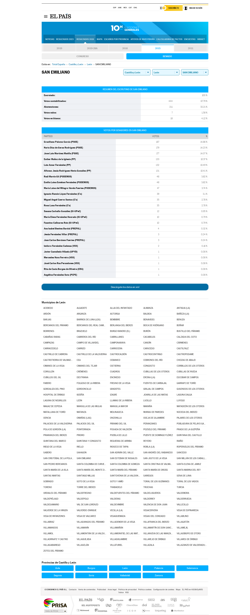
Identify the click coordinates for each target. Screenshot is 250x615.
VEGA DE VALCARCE (86, 516)
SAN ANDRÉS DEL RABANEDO (158, 452)
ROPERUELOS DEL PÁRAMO (190, 446)
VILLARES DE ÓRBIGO (187, 539)
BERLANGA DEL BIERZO (121, 325)
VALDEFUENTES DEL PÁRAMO (124, 493)
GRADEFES (115, 389)
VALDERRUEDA (184, 499)
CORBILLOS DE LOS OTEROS (190, 366)
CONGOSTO (149, 366)
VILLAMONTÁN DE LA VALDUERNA (92, 533)
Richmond (83, 610)
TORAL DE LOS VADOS (188, 481)
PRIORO (80, 435)
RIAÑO (180, 441)
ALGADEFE (82, 308)
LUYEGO (181, 400)
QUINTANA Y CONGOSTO (89, 441)
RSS (127, 592)
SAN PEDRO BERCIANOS (55, 464)
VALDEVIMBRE (117, 504)
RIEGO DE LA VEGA (52, 446)
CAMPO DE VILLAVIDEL (88, 342)
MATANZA (81, 412)
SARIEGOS (148, 475)
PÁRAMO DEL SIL (118, 423)
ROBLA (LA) (149, 446)
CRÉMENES (82, 371)
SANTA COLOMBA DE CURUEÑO (92, 464)
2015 (158, 48)
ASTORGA (115, 314)
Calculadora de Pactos (169, 39)
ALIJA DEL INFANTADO (121, 308)
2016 (125, 48)
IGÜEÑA (80, 394)
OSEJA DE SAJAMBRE (154, 418)
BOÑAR (180, 325)
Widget (201, 39)
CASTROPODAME (185, 354)
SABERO (47, 452)
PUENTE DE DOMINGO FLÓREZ (158, 435)
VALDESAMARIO (51, 504)
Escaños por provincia (116, 39)
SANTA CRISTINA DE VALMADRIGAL (158, 464)
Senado (167, 56)
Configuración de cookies (163, 589)
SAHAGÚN (82, 452)
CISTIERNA (115, 366)
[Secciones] (46, 16)
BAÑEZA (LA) (183, 314)
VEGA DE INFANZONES (54, 516)
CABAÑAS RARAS (51, 337)
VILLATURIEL (116, 545)
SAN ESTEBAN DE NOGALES (123, 458)
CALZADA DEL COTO (187, 337)
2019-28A (92, 48)
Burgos (91, 568)
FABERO (47, 383)
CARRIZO (81, 348)
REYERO (147, 441)
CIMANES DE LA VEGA (53, 366)
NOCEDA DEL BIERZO (187, 412)
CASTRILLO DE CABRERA (55, 354)
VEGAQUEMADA (117, 516)
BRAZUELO (82, 331)
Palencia (158, 568)
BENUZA (181, 319)
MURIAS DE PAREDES (153, 412)
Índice (121, 592)
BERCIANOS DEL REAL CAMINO (92, 325)
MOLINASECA (116, 412)
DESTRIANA (82, 377)
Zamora (159, 575)
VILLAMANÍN (83, 527)
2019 (59, 48)
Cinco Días (131, 605)
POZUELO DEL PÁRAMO (154, 429)
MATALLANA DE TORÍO (54, 412)
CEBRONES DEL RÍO (153, 360)
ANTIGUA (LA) (183, 308)
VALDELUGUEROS (152, 493)
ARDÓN (47, 314)
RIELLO (80, 446)
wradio (118, 605)
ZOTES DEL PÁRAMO (53, 551)
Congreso (83, 56)
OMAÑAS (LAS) (84, 418)
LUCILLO (147, 400)
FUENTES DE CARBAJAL (155, 383)
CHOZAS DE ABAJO (186, 360)
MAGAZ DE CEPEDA (52, 406)
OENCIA (47, 418)
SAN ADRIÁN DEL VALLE (122, 452)
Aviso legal (112, 589)
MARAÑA (147, 406)
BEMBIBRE (115, 319)
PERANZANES (150, 423)
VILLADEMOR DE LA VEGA (122, 522)
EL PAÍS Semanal (157, 605)
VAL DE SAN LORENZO (87, 504)
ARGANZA (81, 314)
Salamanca (192, 568)
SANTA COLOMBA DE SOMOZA (125, 464)
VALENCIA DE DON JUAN (155, 504)
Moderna (100, 610)
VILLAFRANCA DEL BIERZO (156, 522)
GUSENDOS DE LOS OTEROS (190, 389)
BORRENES (48, 331)
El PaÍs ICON (131, 610)
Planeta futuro (169, 605)
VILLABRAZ (48, 522)
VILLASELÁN (83, 545)
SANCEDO (182, 452)
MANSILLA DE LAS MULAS (89, 406)
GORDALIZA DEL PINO (54, 389)
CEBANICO (115, 360)
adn (172, 600)
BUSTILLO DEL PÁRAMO (188, 331)
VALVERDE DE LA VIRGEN (55, 510)
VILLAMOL (48, 533)
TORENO (47, 487)
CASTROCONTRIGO (152, 354)
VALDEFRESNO (84, 493)
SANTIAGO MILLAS (86, 475)
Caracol (185, 600)
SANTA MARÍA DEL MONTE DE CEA (92, 470)
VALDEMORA (183, 493)
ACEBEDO (48, 308)
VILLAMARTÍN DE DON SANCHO (158, 527)
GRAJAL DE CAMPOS (153, 389)
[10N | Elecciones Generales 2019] (125, 28)
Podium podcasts (117, 610)
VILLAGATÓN (183, 522)
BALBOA (147, 314)
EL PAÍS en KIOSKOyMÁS (192, 589)
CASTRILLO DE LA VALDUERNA (92, 354)
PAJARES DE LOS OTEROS (189, 418)
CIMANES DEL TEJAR (87, 366)
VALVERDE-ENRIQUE (86, 510)
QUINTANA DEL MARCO (54, 441)
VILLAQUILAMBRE (118, 539)
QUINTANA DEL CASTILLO (189, 435)
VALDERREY (149, 499)
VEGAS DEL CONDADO (154, 516)
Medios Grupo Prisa (55, 611)
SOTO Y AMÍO (116, 481)
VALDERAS (115, 499)
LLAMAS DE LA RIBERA (121, 400)
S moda (145, 610)
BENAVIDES (149, 319)
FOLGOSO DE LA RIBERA (88, 383)
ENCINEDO (115, 377)
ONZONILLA (116, 418)
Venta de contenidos (86, 589)
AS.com (161, 600)
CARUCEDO (148, 348)
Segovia (58, 575)
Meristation (177, 610)
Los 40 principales (101, 600)
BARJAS (47, 319)
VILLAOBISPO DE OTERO (189, 533)
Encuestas (189, 39)
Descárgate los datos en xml (125, 287)
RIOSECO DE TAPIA (119, 446)
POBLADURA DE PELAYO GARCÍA (192, 423)
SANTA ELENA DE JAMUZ (189, 464)
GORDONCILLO (84, 389)
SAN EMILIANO (84, 458)
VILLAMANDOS (50, 527)
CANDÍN (147, 342)
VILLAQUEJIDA (84, 539)
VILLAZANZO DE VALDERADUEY (192, 545)
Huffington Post (90, 605)
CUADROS (115, 371)
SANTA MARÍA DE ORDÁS (155, 470)
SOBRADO (48, 481)
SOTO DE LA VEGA (86, 481)
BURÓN (147, 331)
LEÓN (79, 400)
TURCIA (180, 487)
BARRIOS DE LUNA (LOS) (89, 319)
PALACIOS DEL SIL (86, 423)
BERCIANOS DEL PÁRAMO (55, 325)
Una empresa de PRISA (55, 603)
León (125, 568)
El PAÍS (85, 600)
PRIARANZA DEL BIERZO (55, 435)
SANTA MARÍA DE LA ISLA (55, 470)
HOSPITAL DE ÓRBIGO (54, 394)
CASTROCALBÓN (118, 354)
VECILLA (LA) (116, 510)
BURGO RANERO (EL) (120, 331)
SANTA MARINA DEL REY (189, 470)
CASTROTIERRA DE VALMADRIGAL (58, 360)
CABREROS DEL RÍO (86, 337)
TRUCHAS (148, 487)
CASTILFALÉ (183, 348)
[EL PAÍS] (61, 16)
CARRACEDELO (50, 348)
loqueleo (160, 610)
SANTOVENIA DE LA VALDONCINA (125, 475)
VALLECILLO (182, 504)
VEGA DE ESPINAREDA (187, 510)
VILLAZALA (148, 545)
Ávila (57, 568)
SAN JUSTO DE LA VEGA (155, 458)
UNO (108, 605)
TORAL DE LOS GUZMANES (156, 481)
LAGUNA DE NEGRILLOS (54, 400)
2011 (190, 48)
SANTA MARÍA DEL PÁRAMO (123, 470)
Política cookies (145, 589)
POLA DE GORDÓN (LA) (54, 429)
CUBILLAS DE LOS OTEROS (156, 371)
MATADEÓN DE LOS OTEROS (190, 406)
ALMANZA (148, 308)
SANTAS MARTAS (51, 475)
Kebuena (182, 605)
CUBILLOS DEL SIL (52, 377)
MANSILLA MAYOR (119, 406)
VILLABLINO (182, 516)
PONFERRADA (83, 429)
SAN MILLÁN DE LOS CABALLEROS (192, 458)
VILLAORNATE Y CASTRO (55, 539)
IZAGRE (113, 394)
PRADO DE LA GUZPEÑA (188, 429)
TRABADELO (116, 487)
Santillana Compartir (135, 600)
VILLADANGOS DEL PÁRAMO (90, 522)
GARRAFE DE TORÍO (186, 383)
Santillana (117, 600)
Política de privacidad (127, 589)
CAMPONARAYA (117, 342)
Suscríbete (173, 8)
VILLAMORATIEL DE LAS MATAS (125, 533)
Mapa (99, 39)
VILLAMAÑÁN (116, 527)
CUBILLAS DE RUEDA (187, 371)
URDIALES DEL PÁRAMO (55, 493)
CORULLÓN (48, 371)
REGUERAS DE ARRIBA (121, 441)
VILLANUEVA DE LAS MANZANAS (158, 533)
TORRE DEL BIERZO (86, 487)
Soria (91, 575)
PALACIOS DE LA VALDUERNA (57, 423)
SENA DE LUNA (184, 475)
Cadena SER (150, 600)
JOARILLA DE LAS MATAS (155, 394)
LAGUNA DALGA (184, 394)
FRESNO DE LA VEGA (120, 383)
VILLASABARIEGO (51, 545)
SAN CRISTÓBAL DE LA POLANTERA (58, 458)
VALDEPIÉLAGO (50, 499)
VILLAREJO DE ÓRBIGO (154, 539)
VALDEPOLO (83, 499)
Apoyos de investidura (143, 39)
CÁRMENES (182, 342)
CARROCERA (116, 348)
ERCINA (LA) (149, 377)
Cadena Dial (144, 605)
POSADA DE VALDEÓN (121, 429)
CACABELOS (149, 337)
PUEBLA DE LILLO (118, 435)
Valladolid (125, 575)
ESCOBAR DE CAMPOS (188, 377)
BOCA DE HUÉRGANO (153, 325)
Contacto (73, 589)
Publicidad (101, 589)
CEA (79, 360)
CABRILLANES (117, 337)
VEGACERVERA (150, 510)
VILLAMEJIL (182, 527)
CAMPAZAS (48, 342)
